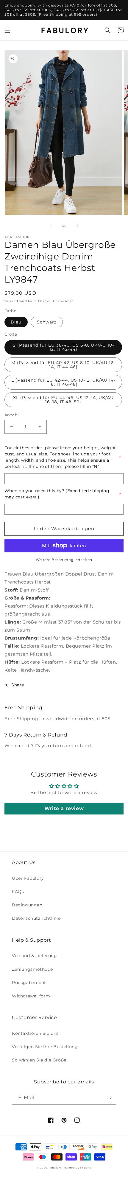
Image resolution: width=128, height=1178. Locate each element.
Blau (16, 322)
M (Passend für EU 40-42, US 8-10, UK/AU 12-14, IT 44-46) (63, 364)
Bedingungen (27, 905)
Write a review (64, 808)
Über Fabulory (28, 878)
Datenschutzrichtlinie (36, 918)
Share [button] (17, 685)
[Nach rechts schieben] (77, 225)
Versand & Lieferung (34, 955)
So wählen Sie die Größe (39, 1060)
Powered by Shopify (77, 1167)
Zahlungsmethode (32, 969)
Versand (11, 301)
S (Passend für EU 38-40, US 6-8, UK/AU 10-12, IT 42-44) (63, 347)
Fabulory (55, 1167)
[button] (7, 30)
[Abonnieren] (109, 1098)
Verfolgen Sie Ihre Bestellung (45, 1046)
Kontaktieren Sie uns (35, 1033)
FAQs (18, 891)
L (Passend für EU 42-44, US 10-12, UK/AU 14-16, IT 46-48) (63, 382)
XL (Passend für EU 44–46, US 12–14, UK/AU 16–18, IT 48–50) (63, 399)
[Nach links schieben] (50, 225)
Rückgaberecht (29, 982)
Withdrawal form (31, 996)
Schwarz (47, 322)
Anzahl (11, 414)
